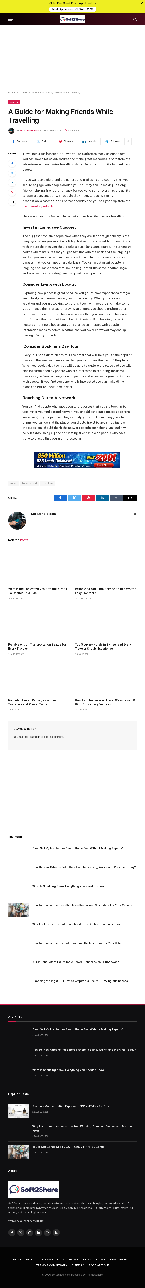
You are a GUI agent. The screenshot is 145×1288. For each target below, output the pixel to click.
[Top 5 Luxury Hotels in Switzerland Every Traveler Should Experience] (106, 622)
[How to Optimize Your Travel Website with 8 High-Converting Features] (106, 678)
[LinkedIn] (12, 182)
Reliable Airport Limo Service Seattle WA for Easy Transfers (105, 591)
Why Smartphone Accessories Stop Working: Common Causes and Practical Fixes (83, 1128)
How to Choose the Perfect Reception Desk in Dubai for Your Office (77, 943)
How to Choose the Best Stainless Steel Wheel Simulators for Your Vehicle (82, 905)
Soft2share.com (29, 130)
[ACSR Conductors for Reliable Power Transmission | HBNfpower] (18, 967)
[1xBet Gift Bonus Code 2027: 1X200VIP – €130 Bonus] (18, 1152)
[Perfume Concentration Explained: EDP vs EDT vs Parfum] (18, 1111)
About (31, 1259)
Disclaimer (118, 1259)
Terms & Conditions (51, 1265)
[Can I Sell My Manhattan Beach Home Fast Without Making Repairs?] (18, 853)
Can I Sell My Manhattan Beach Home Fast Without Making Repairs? (77, 848)
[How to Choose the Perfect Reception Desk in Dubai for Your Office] (18, 948)
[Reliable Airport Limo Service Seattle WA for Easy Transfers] (106, 566)
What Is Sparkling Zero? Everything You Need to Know (68, 886)
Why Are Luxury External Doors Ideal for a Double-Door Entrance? (76, 924)
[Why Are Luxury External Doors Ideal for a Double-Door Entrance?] (18, 929)
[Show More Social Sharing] (128, 141)
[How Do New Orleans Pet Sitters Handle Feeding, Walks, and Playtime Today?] (18, 872)
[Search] (135, 19)
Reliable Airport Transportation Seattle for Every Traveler (37, 646)
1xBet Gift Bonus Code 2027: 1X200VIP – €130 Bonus (68, 1146)
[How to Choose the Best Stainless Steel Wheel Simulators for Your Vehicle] (18, 910)
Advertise (70, 1259)
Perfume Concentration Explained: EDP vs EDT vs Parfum (70, 1106)
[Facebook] (12, 163)
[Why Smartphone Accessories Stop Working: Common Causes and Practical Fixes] (18, 1131)
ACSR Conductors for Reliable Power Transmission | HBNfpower (75, 962)
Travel (14, 102)
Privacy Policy (94, 1259)
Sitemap (78, 1265)
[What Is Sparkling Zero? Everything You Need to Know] (18, 891)
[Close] (142, 3)
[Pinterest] (12, 192)
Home (17, 1259)
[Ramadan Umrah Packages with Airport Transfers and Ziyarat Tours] (39, 678)
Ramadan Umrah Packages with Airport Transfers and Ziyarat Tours (35, 702)
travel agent (29, 483)
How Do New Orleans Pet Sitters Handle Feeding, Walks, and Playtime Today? (84, 867)
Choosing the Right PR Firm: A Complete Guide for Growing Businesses (80, 981)
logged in (34, 736)
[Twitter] (12, 173)
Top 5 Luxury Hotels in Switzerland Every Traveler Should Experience (103, 646)
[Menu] (10, 19)
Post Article (99, 1265)
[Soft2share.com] (72, 19)
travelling (47, 483)
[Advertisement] (72, 58)
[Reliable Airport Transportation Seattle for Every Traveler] (39, 622)
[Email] (12, 202)
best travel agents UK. (38, 206)
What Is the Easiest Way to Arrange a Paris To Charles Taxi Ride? (37, 591)
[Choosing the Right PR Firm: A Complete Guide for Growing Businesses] (18, 986)
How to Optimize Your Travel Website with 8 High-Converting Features (105, 702)
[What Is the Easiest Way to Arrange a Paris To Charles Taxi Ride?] (39, 566)
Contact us (49, 1259)
